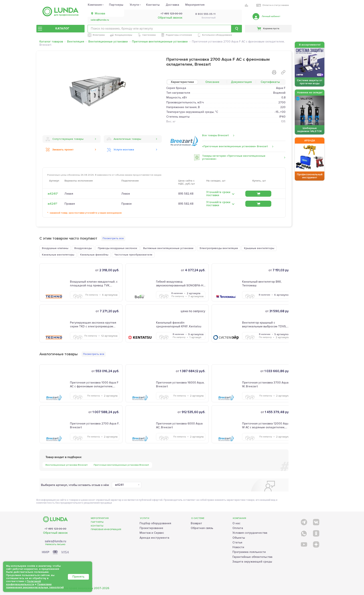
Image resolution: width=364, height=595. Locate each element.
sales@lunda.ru (100, 19)
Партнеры (116, 4)
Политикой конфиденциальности (23, 583)
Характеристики (182, 82)
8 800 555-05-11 (205, 14)
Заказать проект (63, 149)
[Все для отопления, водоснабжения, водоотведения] (60, 11)
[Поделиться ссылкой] (283, 72)
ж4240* (53, 193)
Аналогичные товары (127, 139)
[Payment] (55, 552)
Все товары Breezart (215, 135)
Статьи (237, 542)
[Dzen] (315, 544)
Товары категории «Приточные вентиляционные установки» (233, 157)
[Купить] (258, 194)
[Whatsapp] (303, 532)
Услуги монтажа (124, 149)
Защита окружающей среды (252, 561)
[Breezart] (184, 141)
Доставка (172, 4)
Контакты (153, 4)
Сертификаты (270, 82)
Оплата (237, 528)
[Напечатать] (274, 72)
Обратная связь (202, 528)
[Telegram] (303, 521)
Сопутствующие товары (67, 139)
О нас (236, 523)
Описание (212, 82)
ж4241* (52, 203)
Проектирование (151, 528)
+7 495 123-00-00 (171, 13)
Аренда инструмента (154, 537)
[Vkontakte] (315, 521)
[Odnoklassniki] (315, 532)
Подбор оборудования (155, 523)
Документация (241, 82)
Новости (238, 547)
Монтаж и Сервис (152, 532)
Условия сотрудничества (249, 532)
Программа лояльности (249, 552)
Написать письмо (55, 544)
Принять (78, 576)
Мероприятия (195, 4)
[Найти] (236, 28)
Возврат (196, 523)
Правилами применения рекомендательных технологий (35, 586)
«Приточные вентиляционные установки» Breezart (235, 146)
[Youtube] (303, 544)
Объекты (238, 537)
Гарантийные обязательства (252, 557)
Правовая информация (106, 529)
